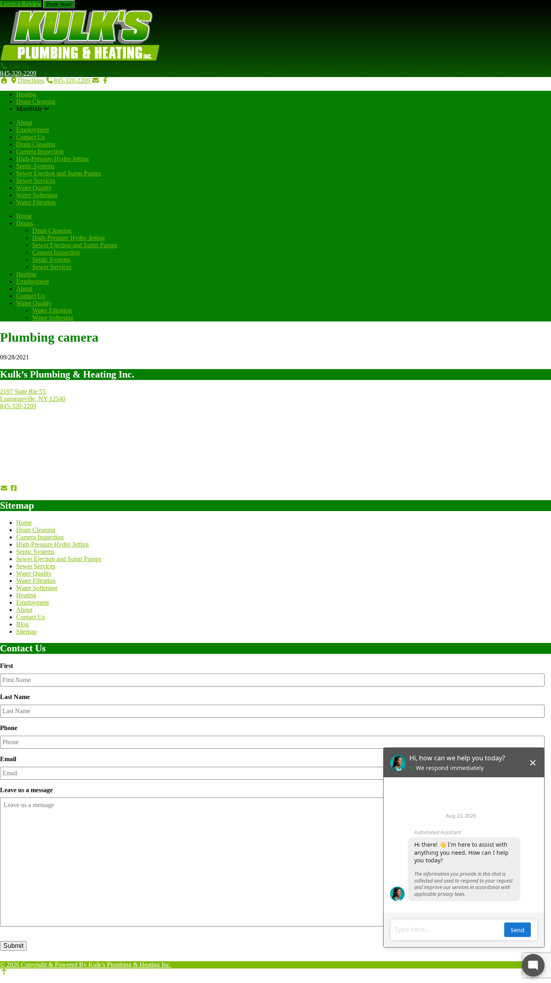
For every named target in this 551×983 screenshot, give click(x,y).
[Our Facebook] (14, 488)
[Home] (4, 80)
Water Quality (34, 187)
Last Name (15, 696)
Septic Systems (35, 166)
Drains (24, 223)
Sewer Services (35, 180)
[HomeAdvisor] (59, 488)
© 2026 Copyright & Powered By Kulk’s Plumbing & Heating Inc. (85, 964)
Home (24, 216)
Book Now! (59, 4)
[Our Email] (4, 488)
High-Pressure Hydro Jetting (52, 158)
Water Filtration (36, 202)
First (6, 665)
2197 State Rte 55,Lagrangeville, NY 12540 (32, 395)
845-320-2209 (18, 73)
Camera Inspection (40, 151)
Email (8, 759)
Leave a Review (21, 3)
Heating (26, 94)
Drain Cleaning (35, 101)
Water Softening (36, 195)
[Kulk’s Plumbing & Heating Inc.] (80, 58)
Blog (22, 624)
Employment (32, 129)
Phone (8, 727)
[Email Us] (96, 80)
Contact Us (30, 137)
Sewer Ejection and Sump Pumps (58, 173)
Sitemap (26, 631)
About (24, 122)
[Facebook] (105, 80)
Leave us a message (26, 790)
